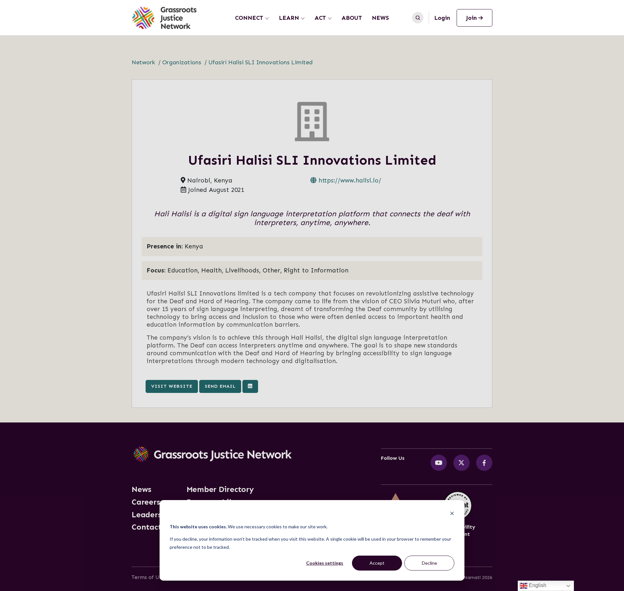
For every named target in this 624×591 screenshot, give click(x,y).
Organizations (181, 62)
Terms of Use (148, 577)
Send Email (220, 386)
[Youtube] (439, 463)
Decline (429, 563)
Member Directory (220, 489)
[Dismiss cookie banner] (452, 514)
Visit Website (171, 386)
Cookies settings (324, 563)
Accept (377, 563)
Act (320, 17)
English (536, 585)
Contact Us (152, 527)
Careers (146, 502)
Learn (289, 17)
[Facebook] (484, 463)
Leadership (153, 514)
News (380, 17)
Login (442, 17)
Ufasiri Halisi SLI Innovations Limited (260, 62)
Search (417, 17)
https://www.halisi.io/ (349, 180)
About (352, 17)
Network (143, 62)
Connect (249, 17)
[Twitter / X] (461, 463)
